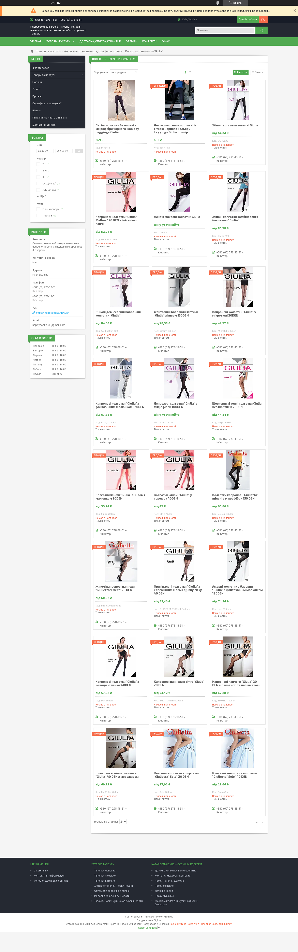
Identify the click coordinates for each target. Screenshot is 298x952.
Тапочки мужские (105, 875)
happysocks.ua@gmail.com (48, 324)
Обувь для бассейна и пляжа (112, 890)
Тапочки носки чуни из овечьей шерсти (118, 900)
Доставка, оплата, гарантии (100, 41)
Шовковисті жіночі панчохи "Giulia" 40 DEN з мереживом (117, 774)
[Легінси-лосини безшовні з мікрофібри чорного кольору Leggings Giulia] (121, 100)
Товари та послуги (48, 51)
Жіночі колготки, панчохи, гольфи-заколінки (93, 51)
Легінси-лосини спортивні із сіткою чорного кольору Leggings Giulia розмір (175, 129)
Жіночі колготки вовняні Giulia (235, 125)
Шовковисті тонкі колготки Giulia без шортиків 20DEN (237, 405)
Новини (37, 82)
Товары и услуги (58, 41)
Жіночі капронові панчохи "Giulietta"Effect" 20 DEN (115, 588)
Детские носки (164, 890)
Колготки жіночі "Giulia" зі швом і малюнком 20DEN (120, 496)
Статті (36, 89)
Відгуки (36, 110)
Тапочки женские (104, 870)
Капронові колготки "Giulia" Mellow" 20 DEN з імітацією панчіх (116, 220)
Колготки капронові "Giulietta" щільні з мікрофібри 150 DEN (235, 496)
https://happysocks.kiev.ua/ (52, 312)
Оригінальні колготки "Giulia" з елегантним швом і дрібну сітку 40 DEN (178, 590)
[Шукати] (261, 30)
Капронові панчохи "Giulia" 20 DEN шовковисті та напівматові (235, 683)
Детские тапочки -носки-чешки (113, 885)
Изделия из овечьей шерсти (112, 895)
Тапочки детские (104, 880)
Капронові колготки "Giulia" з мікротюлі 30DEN (234, 313)
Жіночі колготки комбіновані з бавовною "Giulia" (235, 218)
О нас (166, 41)
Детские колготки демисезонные (175, 870)
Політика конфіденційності (216, 924)
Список (259, 72)
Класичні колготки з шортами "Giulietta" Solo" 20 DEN (176, 774)
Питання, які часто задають (49, 117)
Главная (36, 41)
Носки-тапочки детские (169, 880)
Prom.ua (168, 916)
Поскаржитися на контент (184, 924)
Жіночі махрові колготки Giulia (177, 217)
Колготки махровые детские (172, 875)
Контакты (149, 41)
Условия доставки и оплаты (51, 880)
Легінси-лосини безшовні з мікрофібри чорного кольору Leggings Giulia (117, 129)
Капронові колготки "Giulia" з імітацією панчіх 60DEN (117, 683)
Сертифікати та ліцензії (46, 103)
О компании (41, 870)
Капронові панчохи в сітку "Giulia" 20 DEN (179, 683)
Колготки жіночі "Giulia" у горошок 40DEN (173, 496)
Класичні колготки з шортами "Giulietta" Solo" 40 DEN (234, 774)
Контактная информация (49, 875)
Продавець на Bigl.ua (149, 920)
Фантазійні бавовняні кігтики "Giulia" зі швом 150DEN (176, 313)
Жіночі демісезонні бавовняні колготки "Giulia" (118, 313)
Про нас (37, 96)
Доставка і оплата (44, 124)
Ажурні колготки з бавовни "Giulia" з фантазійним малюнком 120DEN (237, 590)
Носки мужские (164, 895)
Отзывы (131, 41)
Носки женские (164, 885)
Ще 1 (43, 196)
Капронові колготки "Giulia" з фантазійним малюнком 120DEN (119, 405)
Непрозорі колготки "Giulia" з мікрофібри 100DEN (175, 405)
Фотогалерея (40, 67)
